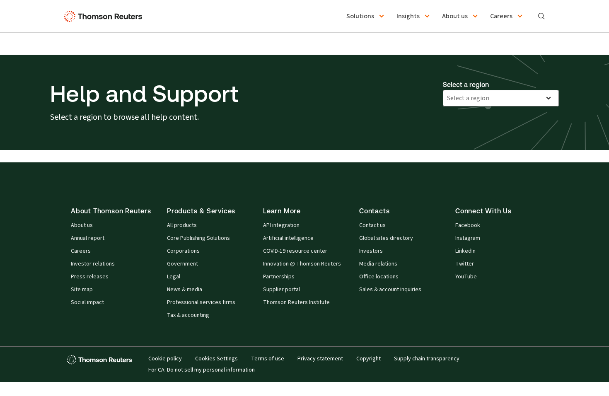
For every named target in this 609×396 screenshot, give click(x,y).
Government (182, 264)
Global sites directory (386, 238)
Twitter (464, 264)
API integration (281, 225)
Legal (173, 276)
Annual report (87, 238)
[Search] (541, 16)
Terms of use (267, 358)
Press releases (90, 276)
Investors (371, 251)
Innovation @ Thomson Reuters (302, 264)
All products (182, 225)
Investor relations (93, 264)
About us (82, 225)
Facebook (467, 225)
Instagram (467, 238)
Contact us (372, 225)
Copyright (368, 358)
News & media (184, 289)
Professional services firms (201, 302)
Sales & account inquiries (390, 289)
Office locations (379, 276)
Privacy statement (320, 358)
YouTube (466, 276)
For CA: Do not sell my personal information (201, 370)
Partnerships (279, 276)
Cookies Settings (216, 358)
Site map (82, 289)
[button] (366, 16)
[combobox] (493, 98)
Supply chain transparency (426, 358)
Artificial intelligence (288, 238)
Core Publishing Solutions (198, 238)
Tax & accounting (188, 315)
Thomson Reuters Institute (296, 302)
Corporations (183, 251)
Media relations (378, 264)
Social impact (87, 302)
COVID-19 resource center (295, 251)
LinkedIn (465, 251)
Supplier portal (281, 289)
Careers (81, 251)
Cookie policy (165, 358)
